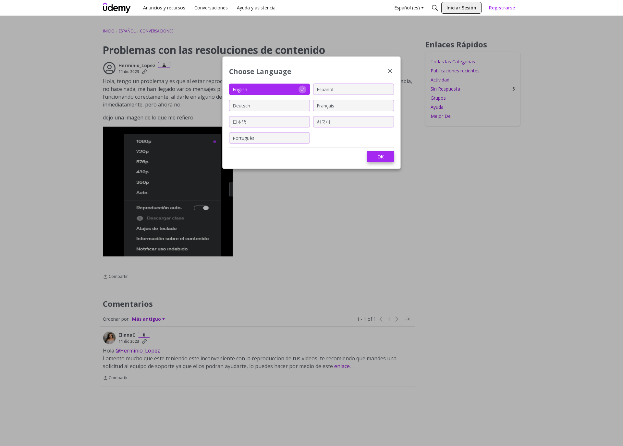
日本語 (239, 121)
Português (243, 138)
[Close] (390, 71)
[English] (117, 8)
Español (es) (407, 8)
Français (325, 105)
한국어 (323, 121)
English (240, 89)
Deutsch (241, 105)
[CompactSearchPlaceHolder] (435, 8)
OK (380, 157)
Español (325, 89)
